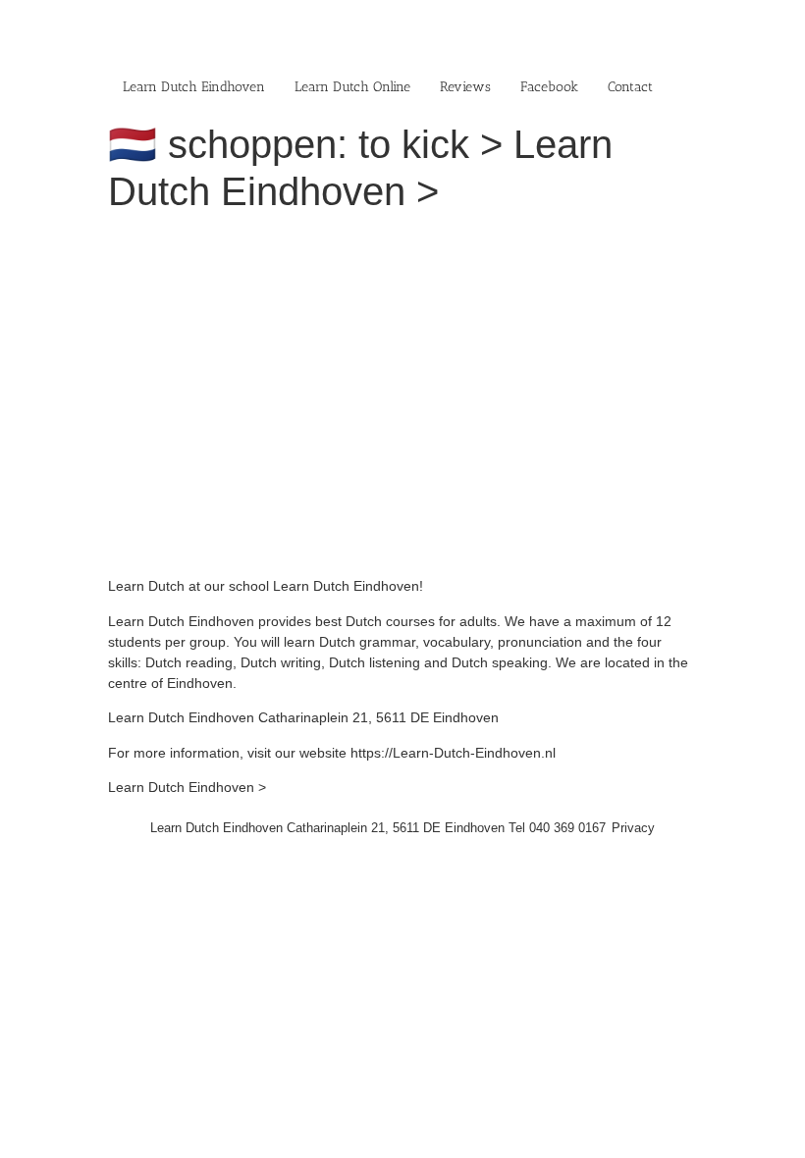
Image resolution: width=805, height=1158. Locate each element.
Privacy (633, 827)
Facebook (549, 87)
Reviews (465, 87)
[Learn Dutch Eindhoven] (378, 240)
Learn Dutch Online (352, 87)
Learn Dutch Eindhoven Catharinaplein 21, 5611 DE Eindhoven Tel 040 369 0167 (378, 827)
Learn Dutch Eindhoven (194, 87)
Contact (630, 87)
